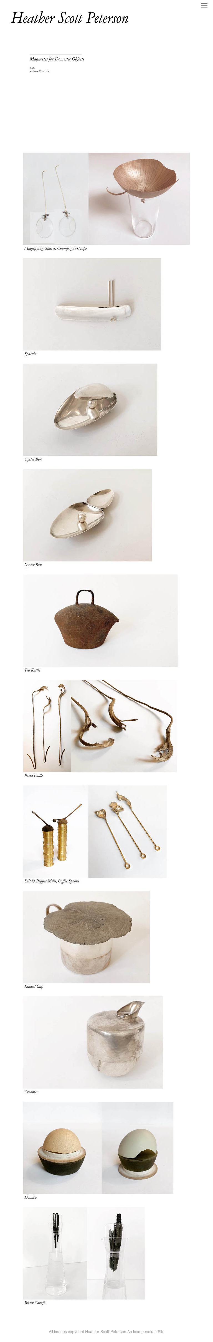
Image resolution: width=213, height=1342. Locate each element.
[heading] (69, 24)
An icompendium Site (145, 1331)
